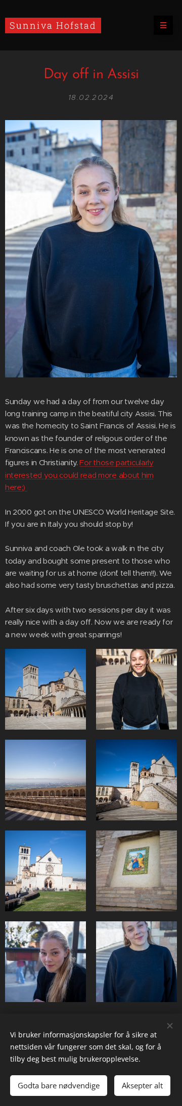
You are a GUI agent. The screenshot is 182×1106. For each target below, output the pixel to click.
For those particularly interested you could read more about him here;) (79, 475)
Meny (163, 25)
